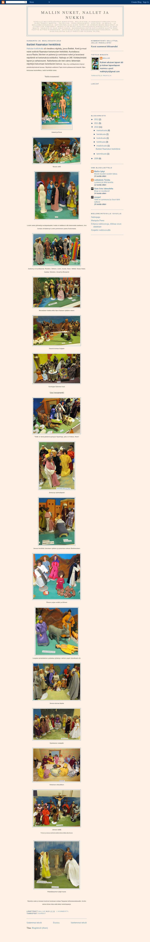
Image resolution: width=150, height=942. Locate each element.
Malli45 (106, 58)
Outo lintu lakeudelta (103, 189)
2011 (96, 123)
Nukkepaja (95, 217)
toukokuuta (101, 138)
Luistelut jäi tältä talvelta (103, 182)
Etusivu (56, 923)
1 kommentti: (63, 911)
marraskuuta (102, 130)
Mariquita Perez (97, 220)
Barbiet (42, 913)
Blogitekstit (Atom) (40, 928)
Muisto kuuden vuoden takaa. (106, 174)
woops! (97, 197)
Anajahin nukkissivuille (100, 230)
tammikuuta (102, 154)
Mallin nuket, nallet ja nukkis (75, 15)
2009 (96, 158)
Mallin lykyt (99, 171)
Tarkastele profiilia (101, 75)
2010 (96, 127)
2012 (96, 119)
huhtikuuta (101, 142)
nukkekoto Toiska (102, 180)
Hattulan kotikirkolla (35, 48)
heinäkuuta (101, 134)
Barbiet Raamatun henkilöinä (43, 44)
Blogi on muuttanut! (102, 191)
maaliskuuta (102, 146)
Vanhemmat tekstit (79, 923)
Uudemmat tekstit (34, 923)
